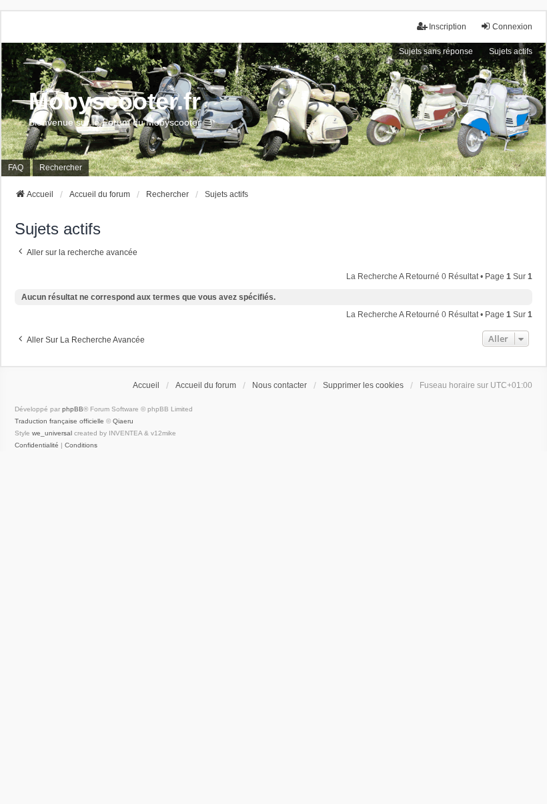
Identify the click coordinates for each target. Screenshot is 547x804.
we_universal (52, 433)
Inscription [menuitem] (447, 26)
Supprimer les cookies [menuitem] (363, 385)
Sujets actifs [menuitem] (510, 51)
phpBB (72, 409)
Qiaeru (123, 421)
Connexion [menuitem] (512, 26)
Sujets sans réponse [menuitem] (436, 51)
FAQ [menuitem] (15, 167)
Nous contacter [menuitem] (279, 385)
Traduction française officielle (59, 421)
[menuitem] (37, 445)
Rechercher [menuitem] (60, 167)
